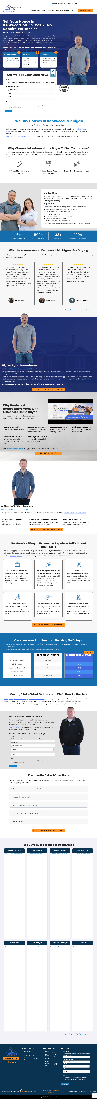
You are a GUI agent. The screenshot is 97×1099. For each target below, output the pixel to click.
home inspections (16, 556)
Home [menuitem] (33, 11)
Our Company (56, 1052)
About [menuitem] (74, 11)
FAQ (55, 1057)
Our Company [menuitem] (65, 11)
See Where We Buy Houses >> (79, 1034)
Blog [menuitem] (57, 11)
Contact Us (56, 1064)
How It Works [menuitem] (41, 11)
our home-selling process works (75, 513)
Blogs (47, 1061)
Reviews (47, 1064)
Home (47, 1052)
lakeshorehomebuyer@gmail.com (65, 3)
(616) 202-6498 (9, 61)
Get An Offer (8, 111)
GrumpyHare (24, 1091)
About (47, 1058)
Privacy (56, 1060)
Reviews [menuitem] (51, 11)
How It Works (47, 1055)
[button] (11, 788)
